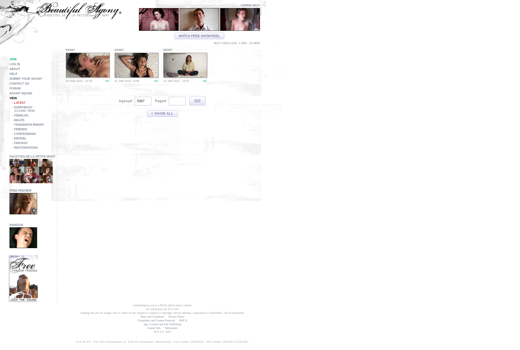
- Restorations (25, 147)
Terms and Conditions (152, 316)
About (14, 69)
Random (16, 224)
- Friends (19, 129)
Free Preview (20, 190)
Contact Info (154, 327)
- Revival (19, 138)
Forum (15, 88)
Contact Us (19, 83)
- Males (18, 120)
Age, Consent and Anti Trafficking (162, 324)
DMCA (183, 320)
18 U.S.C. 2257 (162, 331)
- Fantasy (20, 143)
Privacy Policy (176, 316)
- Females (20, 115)
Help (13, 73)
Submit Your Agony (25, 78)
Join (13, 59)
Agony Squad (20, 93)
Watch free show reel (199, 36)
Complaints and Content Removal (156, 320)
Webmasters (171, 327)
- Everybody (23, 109)
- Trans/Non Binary (28, 124)
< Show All (162, 113)
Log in (14, 64)
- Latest (18, 102)
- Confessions (24, 133)
